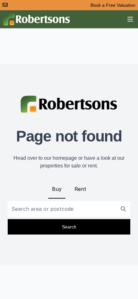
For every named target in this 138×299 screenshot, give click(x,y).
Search (69, 226)
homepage (65, 158)
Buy (57, 189)
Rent (80, 189)
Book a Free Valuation (113, 5)
